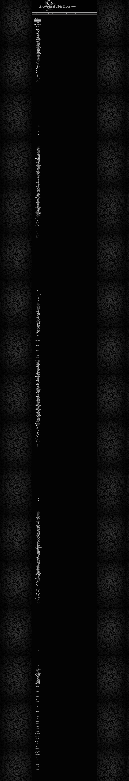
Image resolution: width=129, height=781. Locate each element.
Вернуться (44, 20)
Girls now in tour (39, 13)
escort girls (47, 13)
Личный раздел (69, 13)
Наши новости (54, 13)
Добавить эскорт (78, 13)
